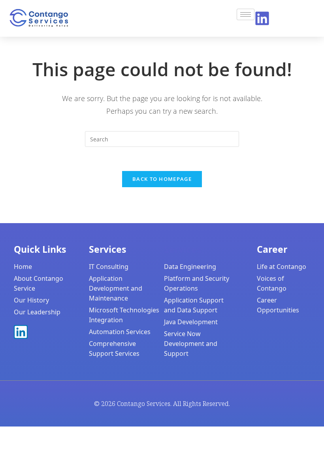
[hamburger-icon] (245, 14)
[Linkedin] (262, 18)
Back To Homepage (162, 178)
